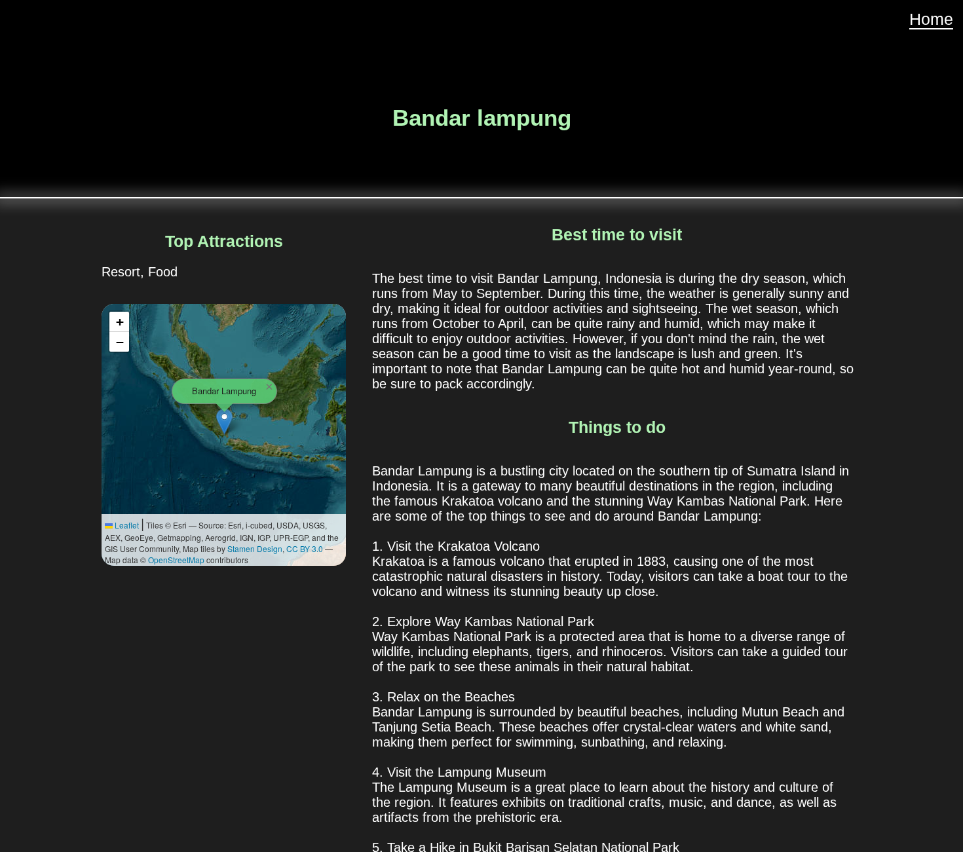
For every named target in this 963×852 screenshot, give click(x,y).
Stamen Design (254, 548)
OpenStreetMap (176, 559)
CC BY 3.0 (304, 548)
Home (931, 19)
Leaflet (126, 524)
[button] (224, 421)
